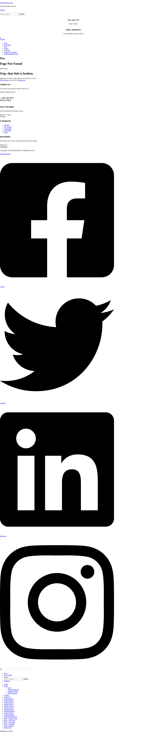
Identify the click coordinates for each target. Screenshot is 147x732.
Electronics (7, 45)
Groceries (7, 50)
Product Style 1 (9, 700)
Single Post (7, 727)
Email (2, 145)
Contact (6, 695)
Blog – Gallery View (10, 718)
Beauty (6, 48)
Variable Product (9, 711)
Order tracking (12, 693)
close (10, 731)
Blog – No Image (9, 722)
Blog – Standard (9, 724)
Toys (5, 47)
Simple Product (9, 709)
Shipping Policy (13, 691)
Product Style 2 (9, 702)
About (6, 684)
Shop (5, 43)
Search (22, 14)
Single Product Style (10, 717)
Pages (6, 686)
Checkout (7, 697)
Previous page (4, 80)
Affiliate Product (9, 715)
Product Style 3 (9, 704)
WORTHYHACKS (6, 3)
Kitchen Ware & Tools (11, 54)
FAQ (9, 688)
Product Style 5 (9, 708)
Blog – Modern (9, 726)
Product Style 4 (9, 706)
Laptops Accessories (10, 52)
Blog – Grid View (9, 720)
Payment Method (13, 690)
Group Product (8, 713)
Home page (21, 80)
